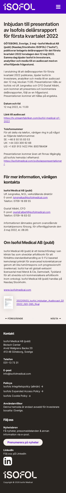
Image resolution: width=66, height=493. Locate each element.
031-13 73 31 (10, 362)
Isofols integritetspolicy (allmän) (21, 386)
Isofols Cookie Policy (15, 396)
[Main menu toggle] (58, 6)
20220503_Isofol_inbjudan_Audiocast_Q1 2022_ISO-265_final (40, 302)
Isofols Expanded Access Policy (21, 391)
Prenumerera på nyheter (23, 442)
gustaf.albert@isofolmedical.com (31, 212)
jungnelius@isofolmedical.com (30, 197)
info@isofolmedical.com (17, 373)
